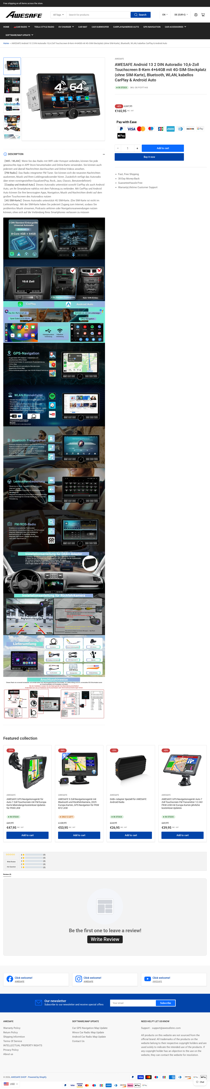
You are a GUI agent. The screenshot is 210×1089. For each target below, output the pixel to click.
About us (8, 1054)
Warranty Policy (11, 1028)
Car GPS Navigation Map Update (89, 1028)
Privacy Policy (11, 1049)
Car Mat (82, 27)
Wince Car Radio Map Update (88, 1032)
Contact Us (78, 1041)
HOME (6, 27)
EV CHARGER (65, 27)
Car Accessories (174, 27)
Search (142, 14)
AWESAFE (119, 59)
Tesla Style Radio (44, 27)
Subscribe (165, 1003)
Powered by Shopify (37, 1077)
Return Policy (10, 1032)
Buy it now (149, 156)
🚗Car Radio (20, 27)
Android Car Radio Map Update (89, 1036)
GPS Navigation (151, 27)
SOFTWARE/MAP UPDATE (18, 35)
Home (6, 43)
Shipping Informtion (14, 1036)
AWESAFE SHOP (18, 1077)
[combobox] (108, 14)
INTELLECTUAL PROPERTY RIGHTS (22, 1045)
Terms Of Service (12, 1041)
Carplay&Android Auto (126, 27)
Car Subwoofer (100, 27)
